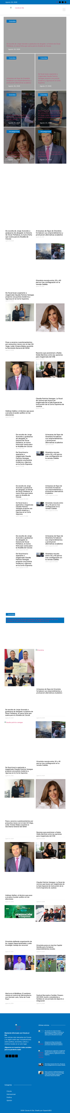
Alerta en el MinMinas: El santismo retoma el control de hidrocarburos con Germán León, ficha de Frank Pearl (18, 996)
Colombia (12, 21)
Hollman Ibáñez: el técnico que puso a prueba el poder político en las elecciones (50, 154)
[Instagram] (65, 2)
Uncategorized (14, 131)
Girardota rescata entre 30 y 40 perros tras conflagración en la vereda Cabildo (18, 117)
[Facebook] (6, 1056)
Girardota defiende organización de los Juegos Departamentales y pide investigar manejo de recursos (18, 943)
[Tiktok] (63, 2)
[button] (64, 9)
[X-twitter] (60, 2)
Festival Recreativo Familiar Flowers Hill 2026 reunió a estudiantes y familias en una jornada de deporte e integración (50, 998)
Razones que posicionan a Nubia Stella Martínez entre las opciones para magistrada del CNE (19, 154)
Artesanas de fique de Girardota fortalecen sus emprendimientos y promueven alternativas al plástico (19, 80)
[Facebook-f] (57, 2)
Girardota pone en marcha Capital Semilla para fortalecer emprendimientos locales (49, 947)
